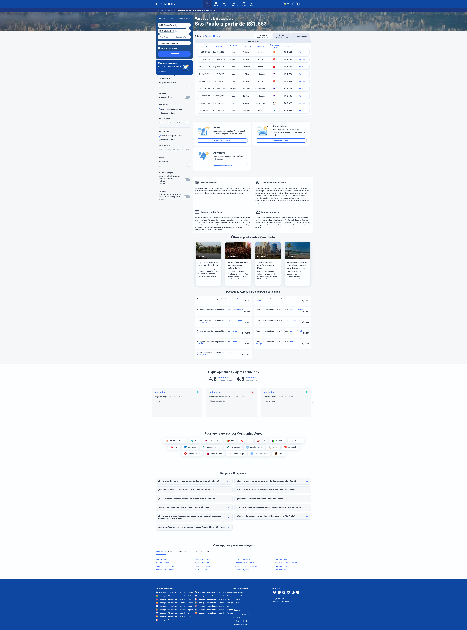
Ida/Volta (162, 18)
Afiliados (237, 599)
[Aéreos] (165, 4)
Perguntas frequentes (242, 614)
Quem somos (238, 592)
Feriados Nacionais (241, 596)
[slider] (159, 85)
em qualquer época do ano (171, 109)
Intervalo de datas (168, 113)
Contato (237, 618)
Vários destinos (184, 18)
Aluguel (236, 603)
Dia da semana (164, 119)
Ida (172, 18)
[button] (298, 4)
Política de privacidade (242, 621)
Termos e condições (241, 624)
